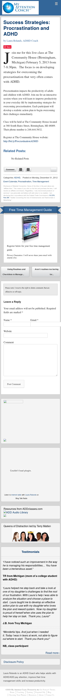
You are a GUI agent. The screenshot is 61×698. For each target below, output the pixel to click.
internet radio (16, 495)
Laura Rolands (30, 495)
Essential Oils (40, 692)
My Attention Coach (14, 14)
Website (8, 331)
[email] (54, 169)
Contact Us (50, 695)
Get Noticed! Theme (47, 689)
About (41, 695)
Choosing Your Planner (18, 695)
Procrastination (24, 181)
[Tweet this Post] (28, 169)
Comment (10, 169)
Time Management (40, 181)
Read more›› (53, 653)
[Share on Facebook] (21, 169)
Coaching (20, 692)
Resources (32, 695)
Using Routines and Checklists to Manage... (14, 272)
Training (30, 692)
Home (12, 692)
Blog (49, 692)
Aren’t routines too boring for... (46, 272)
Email (34, 320)
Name (8, 320)
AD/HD (17, 177)
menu (56, 3)
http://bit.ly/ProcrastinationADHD (20, 141)
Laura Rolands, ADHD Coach (22, 40)
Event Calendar (10, 181)
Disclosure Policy (14, 662)
